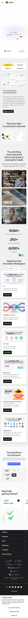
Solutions (5, 536)
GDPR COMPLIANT (19, 564)
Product (4, 532)
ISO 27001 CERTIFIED (19, 561)
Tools (3, 541)
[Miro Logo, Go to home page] (9, 2)
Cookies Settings (14, 611)
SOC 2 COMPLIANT (10, 564)
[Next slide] (16, 524)
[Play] (14, 475)
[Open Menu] (2, 2)
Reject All (14, 615)
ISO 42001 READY (10, 561)
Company (5, 550)
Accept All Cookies (14, 607)
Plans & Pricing (6, 554)
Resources (5, 545)
